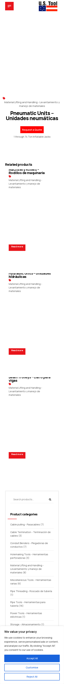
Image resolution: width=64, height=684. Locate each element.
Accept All (32, 658)
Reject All (32, 676)
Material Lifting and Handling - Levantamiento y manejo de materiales (32, 104)
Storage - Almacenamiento (25, 624)
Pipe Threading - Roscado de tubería (31, 591)
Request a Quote (32, 129)
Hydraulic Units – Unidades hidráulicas (30, 275)
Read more (17, 246)
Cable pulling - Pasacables (25, 524)
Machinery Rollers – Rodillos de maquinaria (27, 171)
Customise (32, 667)
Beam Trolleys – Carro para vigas (29, 379)
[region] (32, 655)
